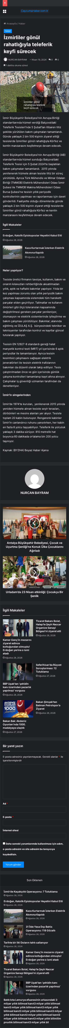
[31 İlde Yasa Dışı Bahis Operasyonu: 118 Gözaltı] (13, 931)
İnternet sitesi (11, 830)
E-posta (8, 817)
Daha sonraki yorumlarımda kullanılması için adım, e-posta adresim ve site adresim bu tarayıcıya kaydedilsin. (33, 849)
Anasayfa (11, 23)
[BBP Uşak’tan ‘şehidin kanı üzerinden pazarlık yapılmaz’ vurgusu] (18, 671)
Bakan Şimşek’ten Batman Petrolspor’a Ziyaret (48, 705)
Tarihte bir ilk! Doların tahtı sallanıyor (26, 942)
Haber (22, 23)
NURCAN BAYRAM (17, 59)
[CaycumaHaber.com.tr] (34, 11)
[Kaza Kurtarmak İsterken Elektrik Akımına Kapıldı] (12, 252)
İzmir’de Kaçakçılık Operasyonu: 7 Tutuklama (31, 891)
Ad (5, 803)
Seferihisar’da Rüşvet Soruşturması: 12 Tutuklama (48, 668)
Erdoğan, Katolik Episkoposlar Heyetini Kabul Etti (32, 235)
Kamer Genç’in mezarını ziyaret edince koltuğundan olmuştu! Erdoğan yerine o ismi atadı (17, 646)
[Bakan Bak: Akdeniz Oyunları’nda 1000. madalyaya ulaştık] (18, 708)
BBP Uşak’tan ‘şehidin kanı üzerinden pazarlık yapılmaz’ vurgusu (17, 687)
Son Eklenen (34, 880)
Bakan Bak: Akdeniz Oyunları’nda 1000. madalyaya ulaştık (14, 724)
